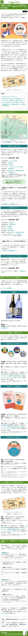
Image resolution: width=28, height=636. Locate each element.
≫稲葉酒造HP (4, 327)
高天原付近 (9, 226)
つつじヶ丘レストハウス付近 (16, 166)
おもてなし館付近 (13, 160)
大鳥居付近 (10, 162)
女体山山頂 (9, 170)
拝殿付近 (11, 164)
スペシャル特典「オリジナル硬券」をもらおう (13, 102)
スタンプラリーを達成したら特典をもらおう (13, 100)
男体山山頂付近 (20, 170)
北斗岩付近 (9, 228)
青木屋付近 (11, 222)
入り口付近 (18, 234)
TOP (26, 633)
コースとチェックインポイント (9, 96)
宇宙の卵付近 (12, 224)
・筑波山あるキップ (6, 579)
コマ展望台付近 (11, 172)
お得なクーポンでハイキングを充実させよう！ (13, 98)
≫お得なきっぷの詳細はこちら (10, 204)
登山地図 (11, 139)
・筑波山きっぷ (5, 552)
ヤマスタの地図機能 (6, 141)
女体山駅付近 (11, 168)
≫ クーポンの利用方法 (6, 288)
